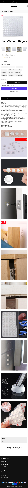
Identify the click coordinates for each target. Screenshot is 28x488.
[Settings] (23, 7)
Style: (5, 64)
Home (2, 11)
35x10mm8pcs (17, 72)
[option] (14, 29)
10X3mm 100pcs (19, 67)
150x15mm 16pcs (19, 75)
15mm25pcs (19, 69)
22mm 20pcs (3, 72)
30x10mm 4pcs (11, 75)
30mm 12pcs (10, 72)
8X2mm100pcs (11, 67)
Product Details (5, 99)
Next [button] (26, 30)
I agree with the (8, 85)
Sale (2, 15)
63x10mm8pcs (4, 75)
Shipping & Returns (6, 441)
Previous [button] (2, 30)
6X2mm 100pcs (4, 67)
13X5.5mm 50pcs (12, 69)
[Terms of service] (11, 85)
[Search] (3, 7)
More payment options (14, 91)
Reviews (3, 438)
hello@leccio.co (5, 477)
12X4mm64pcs (4, 69)
